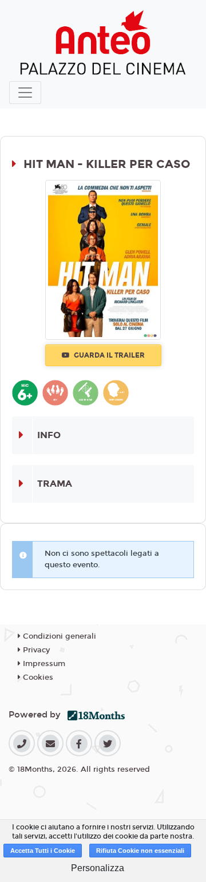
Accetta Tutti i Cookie (42, 850)
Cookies (37, 677)
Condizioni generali (58, 636)
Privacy (35, 650)
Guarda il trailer (108, 355)
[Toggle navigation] (25, 92)
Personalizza (97, 868)
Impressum (43, 663)
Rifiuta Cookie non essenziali (140, 850)
